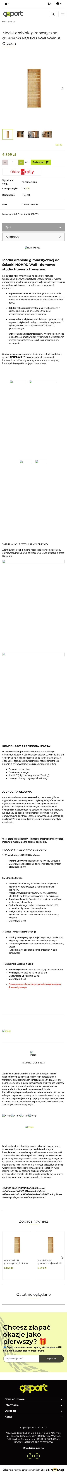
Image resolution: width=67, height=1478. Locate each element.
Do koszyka (39, 162)
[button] (59, 4)
